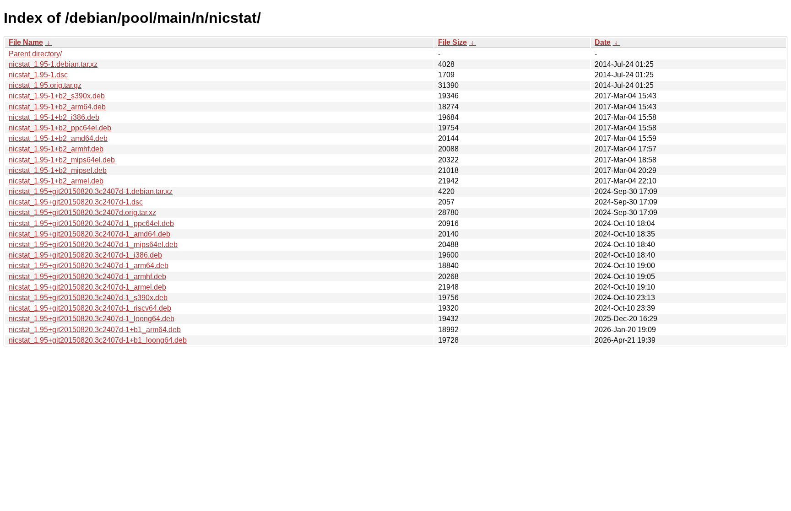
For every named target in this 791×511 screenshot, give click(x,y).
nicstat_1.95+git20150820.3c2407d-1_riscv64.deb (90, 308)
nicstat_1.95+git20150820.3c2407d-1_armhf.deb (87, 276)
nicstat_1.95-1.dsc (38, 75)
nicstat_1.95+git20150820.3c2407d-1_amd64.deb (89, 234)
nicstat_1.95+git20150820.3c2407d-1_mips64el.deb (93, 244)
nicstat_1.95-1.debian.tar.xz (53, 64)
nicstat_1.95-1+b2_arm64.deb (57, 107)
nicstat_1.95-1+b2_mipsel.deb (58, 170)
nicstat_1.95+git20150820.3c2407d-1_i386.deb (85, 255)
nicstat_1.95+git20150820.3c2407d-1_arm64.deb (88, 265)
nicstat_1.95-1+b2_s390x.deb (57, 96)
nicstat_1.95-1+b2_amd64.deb (58, 138)
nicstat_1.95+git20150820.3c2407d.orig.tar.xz (82, 212)
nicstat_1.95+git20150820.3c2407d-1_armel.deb (87, 287)
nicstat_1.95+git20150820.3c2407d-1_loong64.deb (91, 319)
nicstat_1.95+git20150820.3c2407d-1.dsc (76, 202)
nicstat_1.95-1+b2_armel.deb (56, 181)
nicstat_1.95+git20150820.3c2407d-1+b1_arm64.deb (95, 329)
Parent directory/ (35, 54)
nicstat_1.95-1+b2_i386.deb (54, 117)
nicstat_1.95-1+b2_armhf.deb (56, 149)
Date (603, 42)
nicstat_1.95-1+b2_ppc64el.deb (60, 128)
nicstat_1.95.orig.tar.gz (45, 85)
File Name (26, 42)
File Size (452, 42)
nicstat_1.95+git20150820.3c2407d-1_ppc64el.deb (91, 223)
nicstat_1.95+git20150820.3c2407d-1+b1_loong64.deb (98, 340)
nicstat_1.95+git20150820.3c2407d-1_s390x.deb (88, 297)
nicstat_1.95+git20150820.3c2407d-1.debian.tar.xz (91, 191)
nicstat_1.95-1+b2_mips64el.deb (62, 160)
